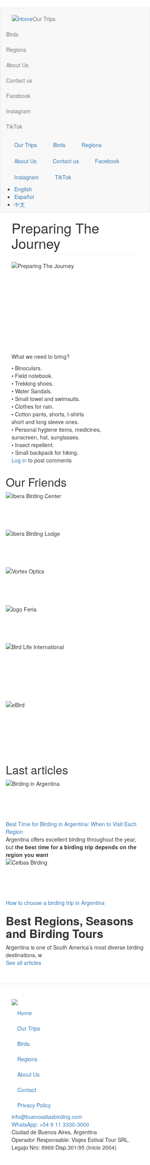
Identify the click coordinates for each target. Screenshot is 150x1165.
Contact (26, 1090)
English (23, 189)
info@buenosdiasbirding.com (47, 1116)
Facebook (18, 95)
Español (24, 197)
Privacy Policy (34, 1105)
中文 (19, 204)
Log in (19, 460)
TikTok (14, 126)
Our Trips (44, 19)
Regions (16, 49)
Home (24, 1013)
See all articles (23, 962)
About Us (17, 65)
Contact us (19, 80)
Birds (12, 34)
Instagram (18, 111)
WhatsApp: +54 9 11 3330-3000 (50, 1124)
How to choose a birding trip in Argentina (55, 902)
